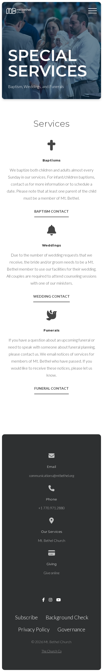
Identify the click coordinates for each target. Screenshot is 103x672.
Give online (52, 573)
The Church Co (52, 651)
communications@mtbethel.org (51, 476)
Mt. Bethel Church (51, 541)
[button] (92, 11)
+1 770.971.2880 (51, 508)
